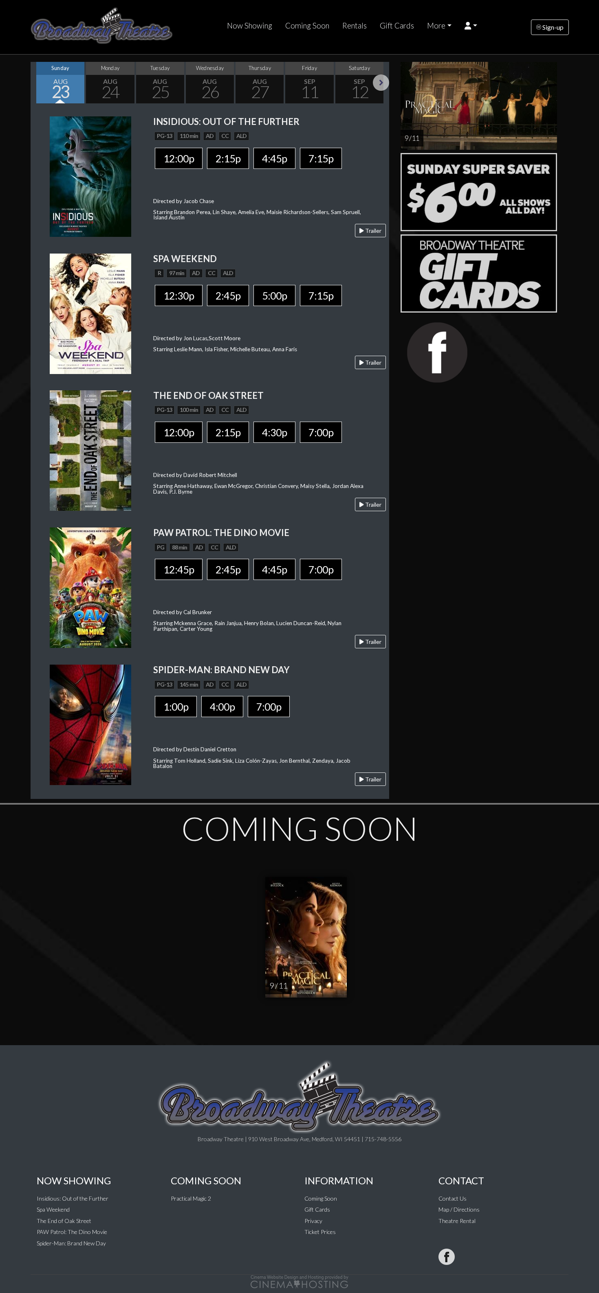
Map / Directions (459, 1209)
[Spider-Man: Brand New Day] (90, 724)
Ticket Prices (320, 1231)
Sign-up (552, 27)
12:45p (178, 569)
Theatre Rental (457, 1220)
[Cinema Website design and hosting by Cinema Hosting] (299, 1280)
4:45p (274, 158)
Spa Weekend (53, 1209)
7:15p (320, 158)
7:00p (320, 432)
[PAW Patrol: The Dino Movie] (90, 586)
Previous (39, 82)
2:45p (228, 295)
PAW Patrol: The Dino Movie (72, 1231)
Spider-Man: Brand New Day (71, 1243)
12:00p (178, 158)
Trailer (372, 230)
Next (381, 82)
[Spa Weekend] (90, 312)
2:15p (228, 158)
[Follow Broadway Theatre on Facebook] (446, 1257)
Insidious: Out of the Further (72, 1198)
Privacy (313, 1220)
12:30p (178, 295)
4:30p (274, 432)
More (436, 25)
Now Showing (249, 25)
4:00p (222, 706)
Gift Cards (397, 25)
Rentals (354, 25)
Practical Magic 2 (191, 1198)
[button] (471, 26)
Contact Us (452, 1198)
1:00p (175, 706)
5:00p (274, 295)
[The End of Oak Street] (90, 449)
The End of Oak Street (64, 1220)
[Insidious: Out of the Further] (90, 175)
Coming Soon (307, 25)
